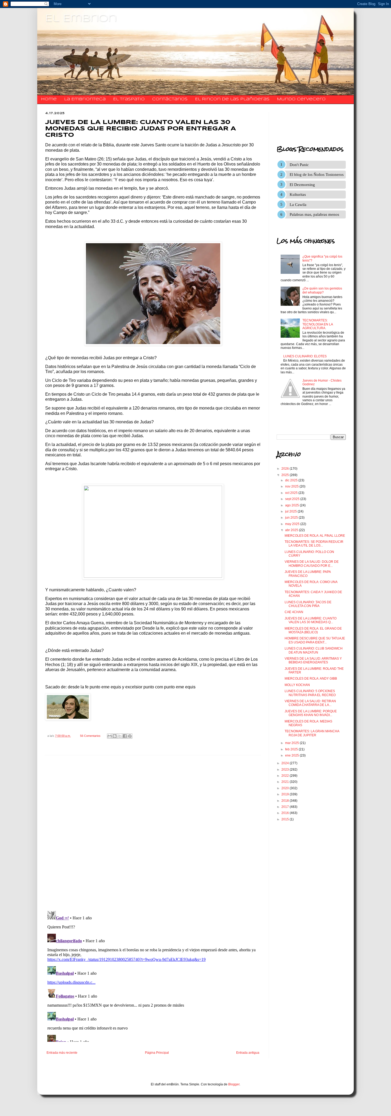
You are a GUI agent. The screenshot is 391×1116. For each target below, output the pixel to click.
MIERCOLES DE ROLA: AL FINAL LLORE (315, 536)
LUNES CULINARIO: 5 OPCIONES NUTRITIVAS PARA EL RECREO (310, 693)
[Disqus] (153, 833)
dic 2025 (291, 480)
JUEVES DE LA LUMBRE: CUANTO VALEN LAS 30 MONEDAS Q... (310, 620)
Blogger (233, 1084)
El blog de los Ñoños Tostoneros (317, 174)
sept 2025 (292, 499)
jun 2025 (292, 517)
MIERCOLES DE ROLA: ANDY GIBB (311, 678)
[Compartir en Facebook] (124, 736)
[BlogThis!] (114, 736)
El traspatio (129, 99)
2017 (285, 807)
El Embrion (81, 18)
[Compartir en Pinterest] (129, 736)
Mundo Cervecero (301, 99)
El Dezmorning (302, 185)
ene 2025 (292, 755)
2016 (285, 813)
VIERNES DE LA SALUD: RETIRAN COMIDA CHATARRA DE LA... (310, 703)
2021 (285, 782)
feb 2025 (292, 749)
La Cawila (298, 204)
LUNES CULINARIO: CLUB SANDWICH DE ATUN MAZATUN (314, 650)
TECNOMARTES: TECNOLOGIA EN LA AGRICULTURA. (317, 324)
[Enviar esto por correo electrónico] (109, 736)
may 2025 (292, 524)
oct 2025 (291, 493)
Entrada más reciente (62, 1053)
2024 (285, 763)
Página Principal (157, 1053)
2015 (285, 819)
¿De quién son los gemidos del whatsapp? (322, 290)
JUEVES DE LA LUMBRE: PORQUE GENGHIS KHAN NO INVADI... (311, 713)
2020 (285, 788)
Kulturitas (298, 194)
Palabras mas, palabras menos (314, 214)
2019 (285, 794)
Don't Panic (299, 165)
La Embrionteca (85, 99)
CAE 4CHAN (294, 612)
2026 (285, 468)
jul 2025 (291, 511)
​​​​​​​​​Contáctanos (170, 99)
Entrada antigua (247, 1053)
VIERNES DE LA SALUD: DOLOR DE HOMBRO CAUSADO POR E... (312, 563)
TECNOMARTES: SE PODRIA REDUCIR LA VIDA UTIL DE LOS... (314, 543)
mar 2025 (292, 743)
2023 (285, 769)
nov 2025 (292, 486)
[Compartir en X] (119, 736)
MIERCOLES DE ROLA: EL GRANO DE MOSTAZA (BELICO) (313, 630)
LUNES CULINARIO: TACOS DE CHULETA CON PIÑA (308, 604)
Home (49, 99)
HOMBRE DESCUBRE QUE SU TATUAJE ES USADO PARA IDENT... (315, 640)
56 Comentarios (90, 735)
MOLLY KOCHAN (297, 685)
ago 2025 (292, 505)
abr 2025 (292, 530)
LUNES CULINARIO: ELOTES (305, 356)
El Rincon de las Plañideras (232, 99)
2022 (285, 776)
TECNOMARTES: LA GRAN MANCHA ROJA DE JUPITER (312, 733)
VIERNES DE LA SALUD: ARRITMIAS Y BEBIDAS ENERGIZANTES (313, 660)
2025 (285, 475)
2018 (285, 801)
